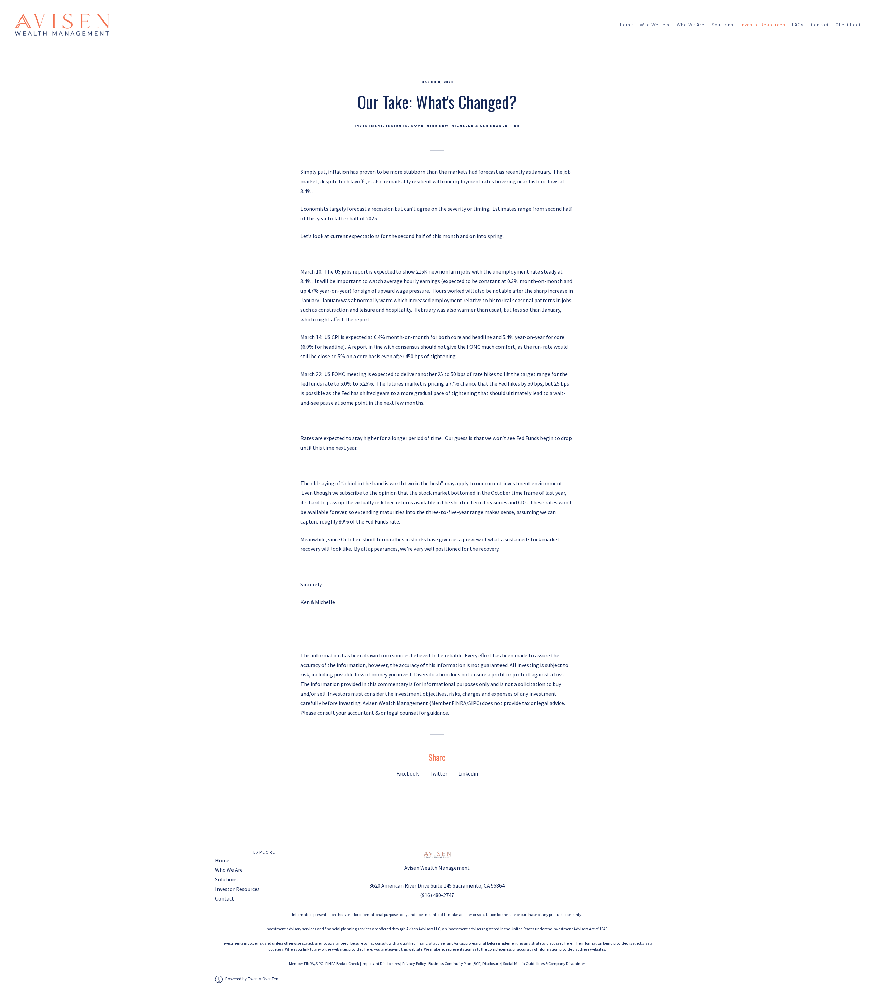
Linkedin (468, 773)
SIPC (319, 963)
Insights (397, 125)
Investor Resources (763, 24)
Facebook (407, 773)
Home (626, 24)
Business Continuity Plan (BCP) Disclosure (464, 963)
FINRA (309, 963)
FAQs (798, 24)
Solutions (722, 24)
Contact (820, 24)
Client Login (849, 24)
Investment (369, 125)
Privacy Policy (414, 963)
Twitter (438, 773)
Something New (429, 125)
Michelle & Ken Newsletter (485, 125)
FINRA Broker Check (342, 963)
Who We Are (690, 24)
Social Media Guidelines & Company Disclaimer (544, 963)
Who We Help (654, 24)
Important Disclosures (381, 963)
